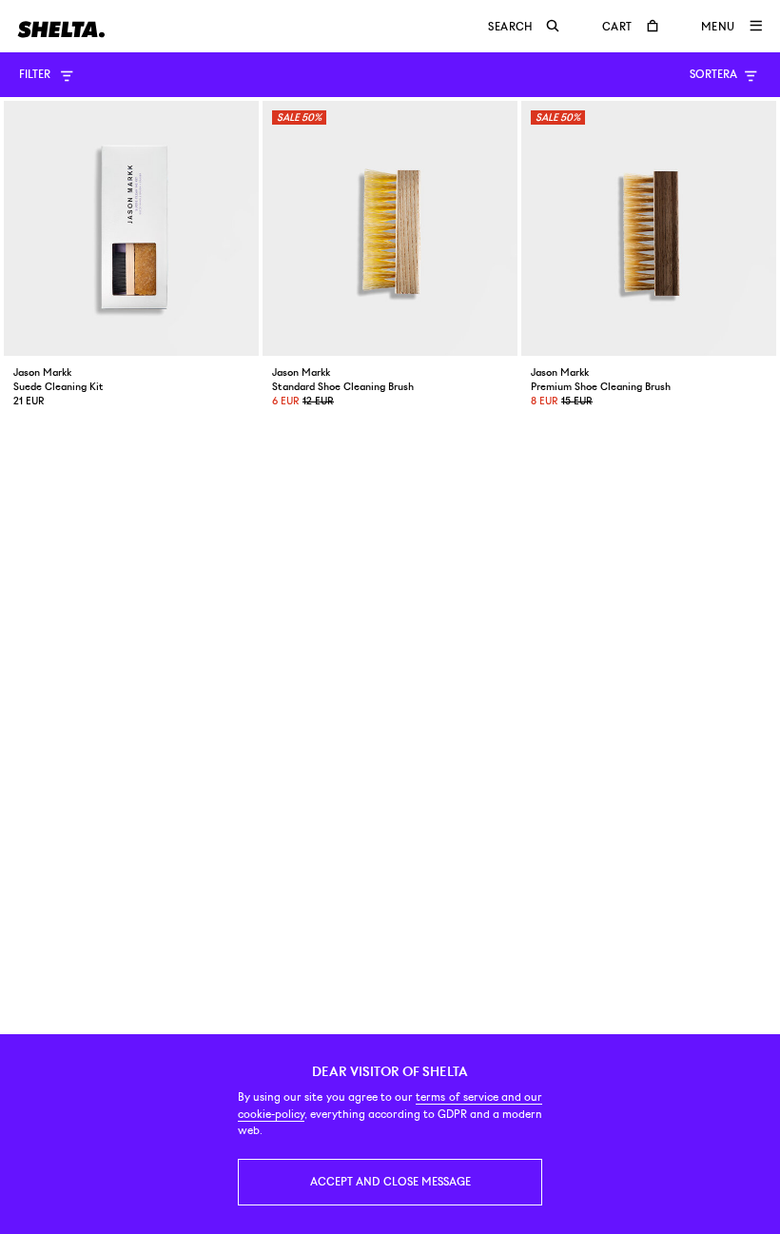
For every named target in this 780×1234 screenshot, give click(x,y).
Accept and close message (390, 1181)
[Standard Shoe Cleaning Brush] (390, 228)
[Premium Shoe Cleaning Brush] (648, 228)
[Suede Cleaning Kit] (131, 228)
